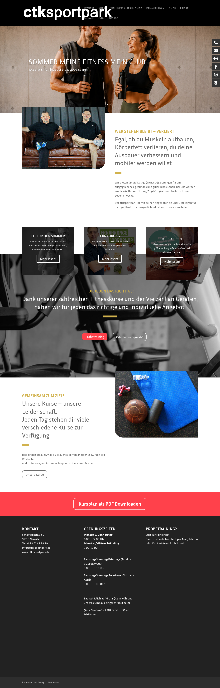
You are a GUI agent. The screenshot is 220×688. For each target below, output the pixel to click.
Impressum (53, 682)
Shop (172, 8)
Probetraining (94, 337)
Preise (184, 8)
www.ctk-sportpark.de (35, 552)
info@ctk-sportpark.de (36, 547)
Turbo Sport (171, 239)
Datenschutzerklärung (33, 682)
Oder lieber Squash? (129, 337)
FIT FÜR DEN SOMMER (48, 236)
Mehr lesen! (48, 259)
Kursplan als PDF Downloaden (110, 504)
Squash (89, 18)
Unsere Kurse (35, 474)
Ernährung (154, 8)
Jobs (101, 18)
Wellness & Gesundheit (126, 8)
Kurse (102, 8)
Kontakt (114, 18)
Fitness (89, 8)
